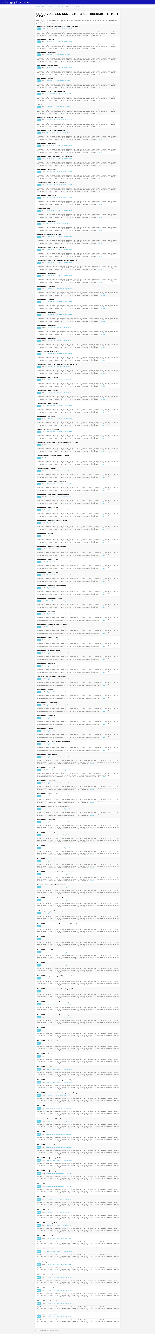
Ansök (38, 28)
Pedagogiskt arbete (42, 6)
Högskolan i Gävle (51, 41)
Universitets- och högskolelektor (65, 28)
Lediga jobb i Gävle (17, 2)
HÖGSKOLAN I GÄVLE (52, 28)
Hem (35, 6)
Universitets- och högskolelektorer (56, 6)
